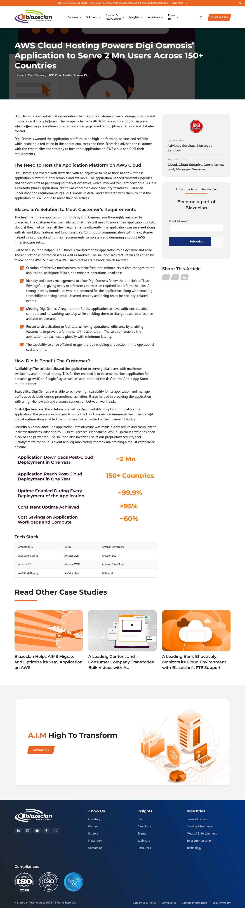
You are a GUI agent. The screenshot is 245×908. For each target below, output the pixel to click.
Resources (144, 848)
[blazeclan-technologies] (18, 830)
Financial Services (198, 819)
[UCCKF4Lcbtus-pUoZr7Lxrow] (37, 830)
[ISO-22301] (24, 882)
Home (20, 75)
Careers (93, 833)
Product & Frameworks (113, 17)
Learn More (177, 3)
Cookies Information (194, 903)
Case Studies (36, 75)
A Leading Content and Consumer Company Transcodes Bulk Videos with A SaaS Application (121, 662)
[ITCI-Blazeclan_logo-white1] (33, 811)
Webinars (144, 841)
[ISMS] (48, 882)
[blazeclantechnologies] (27, 830)
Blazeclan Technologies (31, 902)
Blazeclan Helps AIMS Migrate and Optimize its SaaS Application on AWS (49, 662)
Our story (94, 819)
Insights (134, 17)
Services (73, 17)
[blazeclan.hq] (46, 830)
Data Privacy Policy (144, 903)
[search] (201, 17)
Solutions (92, 17)
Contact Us (95, 848)
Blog (140, 819)
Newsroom (95, 841)
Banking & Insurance (200, 826)
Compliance (169, 903)
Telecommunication (199, 841)
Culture (93, 826)
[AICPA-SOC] (73, 882)
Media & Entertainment (202, 833)
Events (142, 833)
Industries (153, 17)
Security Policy (221, 903)
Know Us (171, 17)
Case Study (145, 826)
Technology (194, 848)
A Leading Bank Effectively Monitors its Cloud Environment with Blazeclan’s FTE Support (194, 662)
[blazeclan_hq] (55, 830)
